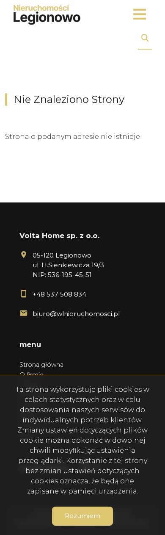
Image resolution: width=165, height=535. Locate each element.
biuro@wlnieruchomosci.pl (76, 314)
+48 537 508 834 (59, 294)
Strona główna (41, 365)
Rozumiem (82, 516)
